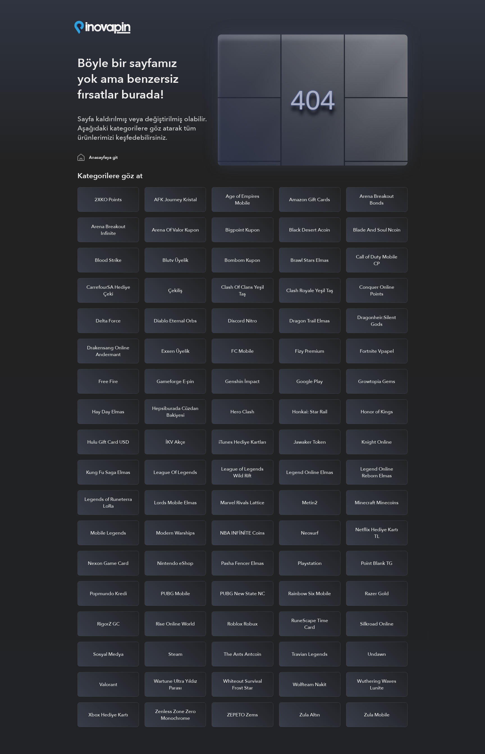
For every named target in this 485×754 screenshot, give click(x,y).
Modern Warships (175, 533)
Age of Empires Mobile (242, 199)
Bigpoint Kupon (242, 230)
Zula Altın (309, 715)
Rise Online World (175, 624)
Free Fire (108, 381)
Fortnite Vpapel (377, 351)
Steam (175, 654)
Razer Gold (377, 593)
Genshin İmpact (242, 381)
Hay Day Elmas (108, 412)
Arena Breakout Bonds (377, 199)
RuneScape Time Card (309, 624)
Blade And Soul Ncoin (377, 230)
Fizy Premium (309, 351)
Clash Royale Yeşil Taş (309, 290)
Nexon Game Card (108, 563)
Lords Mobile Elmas (175, 502)
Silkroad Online (377, 624)
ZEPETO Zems (242, 715)
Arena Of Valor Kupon (175, 230)
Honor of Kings (377, 412)
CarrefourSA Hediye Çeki (108, 290)
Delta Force (108, 321)
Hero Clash (242, 412)
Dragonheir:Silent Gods (376, 320)
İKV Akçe (175, 442)
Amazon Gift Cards (309, 199)
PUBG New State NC (242, 593)
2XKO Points (108, 199)
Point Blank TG (376, 563)
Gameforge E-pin (175, 381)
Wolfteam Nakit (309, 684)
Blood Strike (108, 260)
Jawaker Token (310, 442)
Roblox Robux (242, 624)
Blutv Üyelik (175, 260)
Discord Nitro (242, 321)
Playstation (310, 563)
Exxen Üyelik (175, 351)
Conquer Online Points (376, 290)
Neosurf (309, 533)
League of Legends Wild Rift (242, 472)
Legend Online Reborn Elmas (376, 472)
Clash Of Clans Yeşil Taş (242, 290)
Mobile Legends (108, 533)
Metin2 (309, 502)
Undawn (377, 654)
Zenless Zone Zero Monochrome (175, 714)
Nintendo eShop (175, 563)
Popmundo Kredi (108, 593)
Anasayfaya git (103, 157)
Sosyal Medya (108, 654)
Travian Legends (310, 654)
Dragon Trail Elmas (309, 321)
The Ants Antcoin (242, 654)
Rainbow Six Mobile (309, 593)
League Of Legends (175, 472)
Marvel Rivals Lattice (242, 502)
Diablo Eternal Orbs (175, 321)
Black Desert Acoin (309, 230)
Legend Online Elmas (309, 472)
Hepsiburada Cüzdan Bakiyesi (175, 411)
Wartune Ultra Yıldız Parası (175, 684)
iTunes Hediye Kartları (242, 442)
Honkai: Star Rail (309, 412)
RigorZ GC (108, 624)
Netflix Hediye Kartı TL (376, 533)
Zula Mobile (377, 715)
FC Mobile (242, 351)
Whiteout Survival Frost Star (242, 684)
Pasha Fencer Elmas (242, 563)
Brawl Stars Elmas (309, 260)
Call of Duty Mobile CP (376, 260)
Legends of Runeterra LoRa (108, 502)
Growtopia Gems (376, 381)
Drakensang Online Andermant (108, 351)
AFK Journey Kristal (175, 199)
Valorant (108, 684)
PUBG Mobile (175, 593)
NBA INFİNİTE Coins (242, 533)
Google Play (309, 381)
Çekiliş (175, 290)
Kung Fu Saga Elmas (108, 472)
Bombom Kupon (242, 260)
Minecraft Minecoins (377, 502)
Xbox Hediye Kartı (108, 715)
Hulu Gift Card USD (108, 442)
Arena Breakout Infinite (108, 230)
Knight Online (377, 442)
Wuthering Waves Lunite (376, 684)
